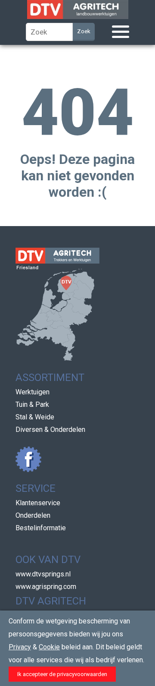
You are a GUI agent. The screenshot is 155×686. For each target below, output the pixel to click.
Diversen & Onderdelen (50, 429)
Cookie (49, 647)
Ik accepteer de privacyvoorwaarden (62, 674)
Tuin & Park (32, 404)
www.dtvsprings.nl (43, 574)
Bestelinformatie (41, 528)
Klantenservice (38, 503)
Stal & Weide (35, 417)
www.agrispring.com (46, 586)
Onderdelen (33, 515)
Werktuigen (33, 392)
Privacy (20, 647)
